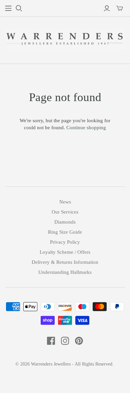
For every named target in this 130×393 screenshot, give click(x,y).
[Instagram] (65, 341)
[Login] (106, 8)
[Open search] (19, 8)
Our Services (65, 212)
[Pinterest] (79, 341)
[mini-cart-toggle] (119, 8)
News (65, 202)
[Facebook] (51, 341)
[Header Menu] (8, 8)
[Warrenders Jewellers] (65, 38)
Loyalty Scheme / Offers (65, 252)
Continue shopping (86, 127)
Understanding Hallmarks (65, 272)
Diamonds (65, 222)
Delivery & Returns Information (65, 262)
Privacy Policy (65, 242)
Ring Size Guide (65, 232)
